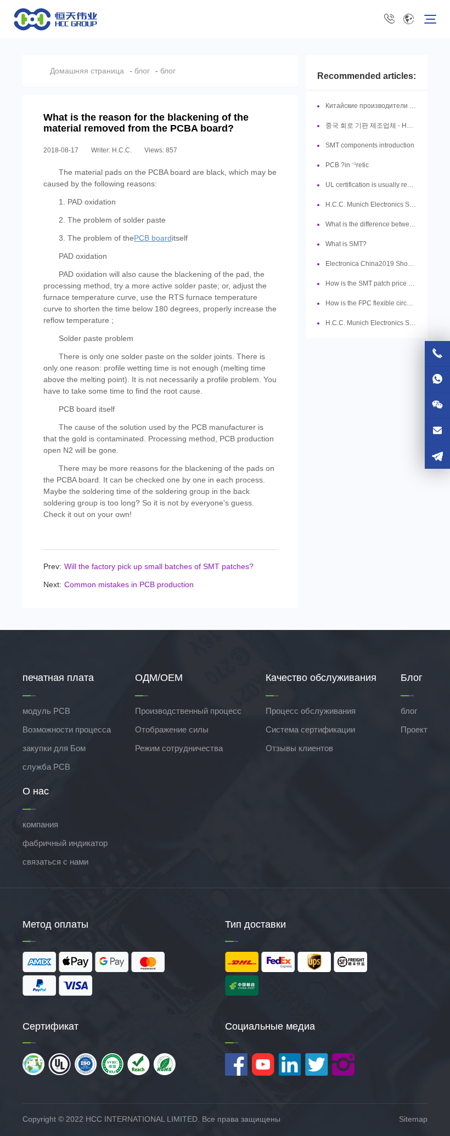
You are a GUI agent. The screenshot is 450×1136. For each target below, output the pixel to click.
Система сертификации (310, 729)
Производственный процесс (188, 710)
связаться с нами (55, 861)
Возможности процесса (66, 729)
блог (142, 70)
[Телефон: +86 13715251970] (437, 353)
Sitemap (413, 1119)
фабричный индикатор (65, 843)
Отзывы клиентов (299, 748)
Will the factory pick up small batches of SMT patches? (159, 566)
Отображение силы (172, 729)
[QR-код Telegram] (437, 456)
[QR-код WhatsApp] (437, 379)
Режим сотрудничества (179, 748)
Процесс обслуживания (311, 710)
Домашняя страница (87, 70)
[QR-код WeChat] (437, 405)
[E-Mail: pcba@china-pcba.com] (437, 431)
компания (40, 824)
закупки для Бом (54, 748)
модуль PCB (46, 710)
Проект (414, 729)
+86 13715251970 (392, 19)
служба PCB (46, 766)
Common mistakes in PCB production (129, 584)
